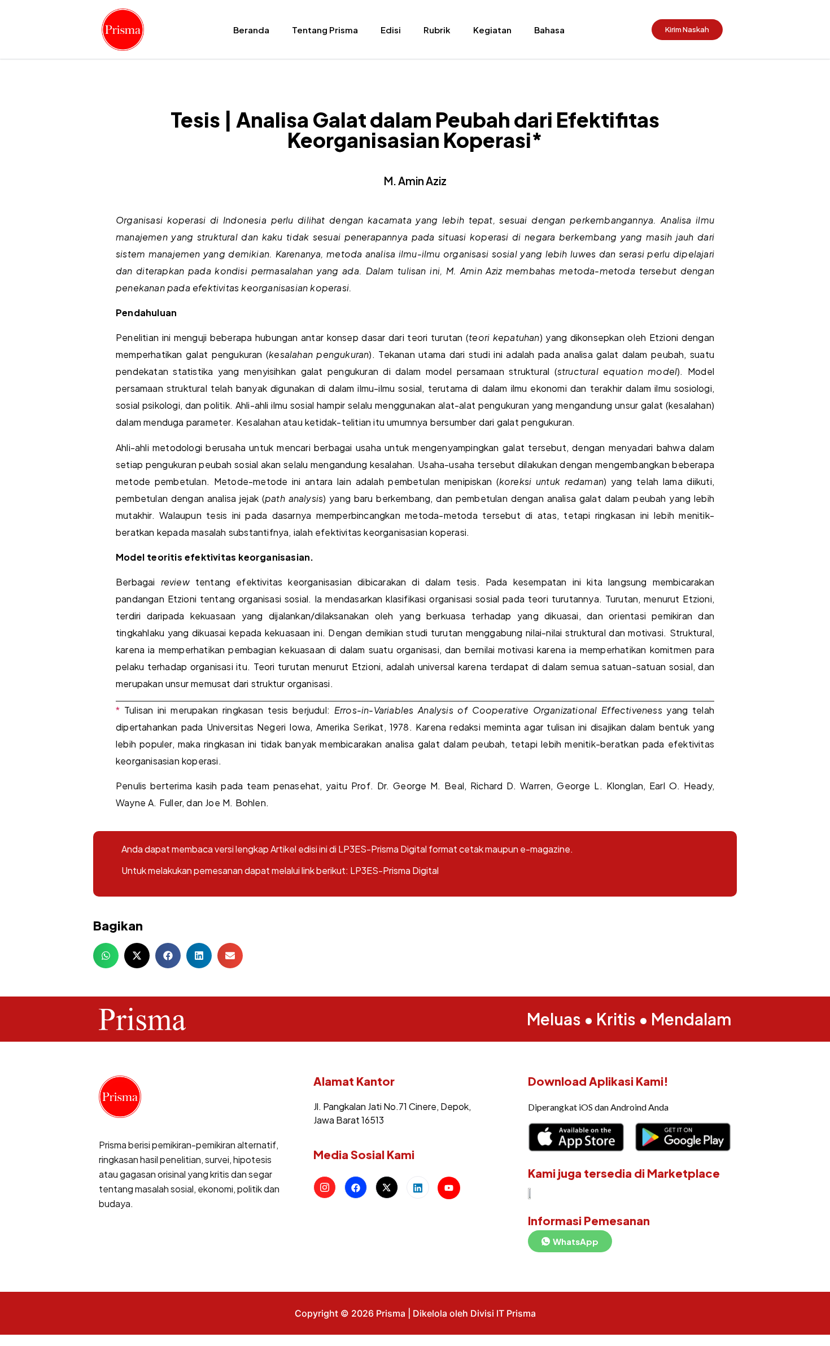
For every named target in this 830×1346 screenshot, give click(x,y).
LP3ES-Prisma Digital (394, 870)
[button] (106, 955)
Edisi (391, 29)
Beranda (251, 29)
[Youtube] (449, 1188)
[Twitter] (386, 1187)
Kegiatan (492, 29)
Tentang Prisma (325, 29)
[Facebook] (355, 1187)
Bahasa (549, 29)
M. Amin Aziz (415, 180)
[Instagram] (324, 1187)
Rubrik (437, 29)
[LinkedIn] (418, 1187)
